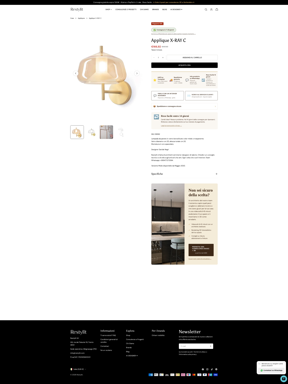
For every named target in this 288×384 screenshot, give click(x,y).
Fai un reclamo (106, 350)
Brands (129, 347)
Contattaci (104, 346)
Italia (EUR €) (78, 369)
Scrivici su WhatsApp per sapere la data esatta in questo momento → (173, 34)
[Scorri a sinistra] (75, 73)
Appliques (81, 18)
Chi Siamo (130, 343)
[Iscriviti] (210, 346)
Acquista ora (184, 65)
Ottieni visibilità (158, 335)
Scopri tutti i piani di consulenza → (200, 259)
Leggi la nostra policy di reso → (171, 126)
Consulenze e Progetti (135, 339)
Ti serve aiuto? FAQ (108, 335)
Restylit (80, 375)
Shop (128, 335)
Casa (72, 18)
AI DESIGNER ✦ (132, 356)
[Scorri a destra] (137, 73)
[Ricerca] (206, 9)
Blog (127, 351)
